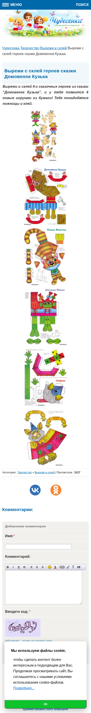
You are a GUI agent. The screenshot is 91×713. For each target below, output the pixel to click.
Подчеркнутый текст (18, 567)
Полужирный (7, 567)
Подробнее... (23, 688)
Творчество (25, 472)
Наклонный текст (13, 567)
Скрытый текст (62, 567)
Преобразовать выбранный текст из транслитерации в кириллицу (73, 567)
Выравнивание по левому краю (31, 567)
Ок (45, 704)
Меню (15, 5)
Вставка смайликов (49, 567)
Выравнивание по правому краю (42, 567)
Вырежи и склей (45, 472)
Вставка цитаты (67, 567)
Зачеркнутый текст (24, 567)
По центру (37, 567)
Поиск (82, 5)
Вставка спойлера (78, 567)
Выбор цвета (55, 567)
